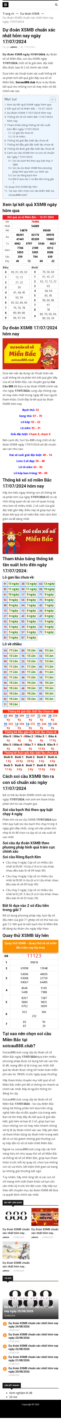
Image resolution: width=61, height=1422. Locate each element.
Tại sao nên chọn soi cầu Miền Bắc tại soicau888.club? (31, 192)
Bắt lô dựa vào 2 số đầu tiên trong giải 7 (33, 180)
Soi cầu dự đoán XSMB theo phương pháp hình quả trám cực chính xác (32, 169)
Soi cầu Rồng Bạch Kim (25, 175)
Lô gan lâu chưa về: (23, 132)
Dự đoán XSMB (29, 13)
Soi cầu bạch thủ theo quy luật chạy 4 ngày (33, 162)
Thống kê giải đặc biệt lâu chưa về (27, 140)
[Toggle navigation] (5, 4)
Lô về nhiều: (19, 136)
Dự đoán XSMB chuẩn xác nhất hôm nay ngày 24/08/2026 (44, 1233)
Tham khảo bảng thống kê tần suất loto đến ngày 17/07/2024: (28, 127)
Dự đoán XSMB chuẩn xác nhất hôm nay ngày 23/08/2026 (16, 1266)
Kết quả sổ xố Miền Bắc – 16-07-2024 (29, 108)
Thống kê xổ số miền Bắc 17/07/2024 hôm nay (30, 118)
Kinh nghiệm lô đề (20, 1393)
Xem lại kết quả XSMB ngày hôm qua (29, 104)
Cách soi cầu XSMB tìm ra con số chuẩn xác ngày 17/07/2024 (30, 154)
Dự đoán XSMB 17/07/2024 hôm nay (29, 112)
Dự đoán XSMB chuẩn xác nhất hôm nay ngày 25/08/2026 (16, 1233)
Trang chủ (35, 1410)
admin (13, 47)
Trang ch (8, 13)
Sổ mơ (13, 1397)
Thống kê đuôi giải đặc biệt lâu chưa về (30, 148)
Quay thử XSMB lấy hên (22, 186)
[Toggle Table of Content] (51, 99)
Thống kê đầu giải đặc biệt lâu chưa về (30, 144)
